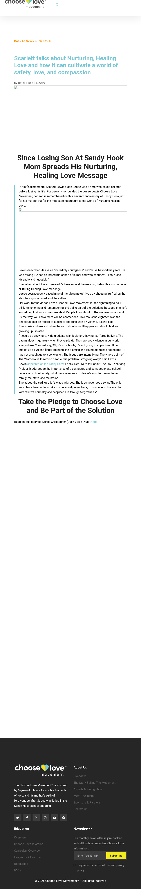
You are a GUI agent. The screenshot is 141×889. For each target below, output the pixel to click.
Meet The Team (84, 796)
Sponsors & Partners (87, 802)
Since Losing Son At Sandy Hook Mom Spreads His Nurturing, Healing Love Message (70, 167)
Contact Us (81, 809)
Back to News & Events (31, 41)
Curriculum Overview (27, 850)
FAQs (17, 870)
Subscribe (116, 855)
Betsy (22, 83)
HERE (93, 422)
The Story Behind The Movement (94, 782)
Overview (80, 776)
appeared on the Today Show (45, 364)
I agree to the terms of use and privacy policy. (100, 868)
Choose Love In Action (28, 844)
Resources (21, 864)
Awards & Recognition (88, 789)
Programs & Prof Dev (28, 857)
